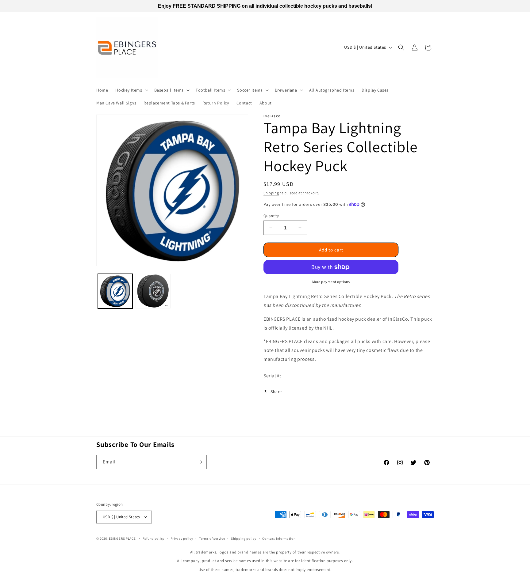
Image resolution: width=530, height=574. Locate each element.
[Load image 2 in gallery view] (153, 291)
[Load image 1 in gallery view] (115, 291)
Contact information (278, 538)
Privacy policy (182, 538)
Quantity (271, 215)
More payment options (331, 281)
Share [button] (276, 391)
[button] (131, 90)
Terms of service (212, 538)
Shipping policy (243, 538)
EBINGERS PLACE (122, 538)
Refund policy (153, 538)
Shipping (271, 193)
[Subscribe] (199, 462)
